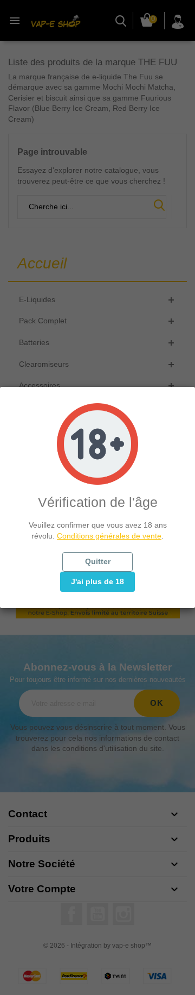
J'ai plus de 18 (97, 581)
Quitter (97, 561)
